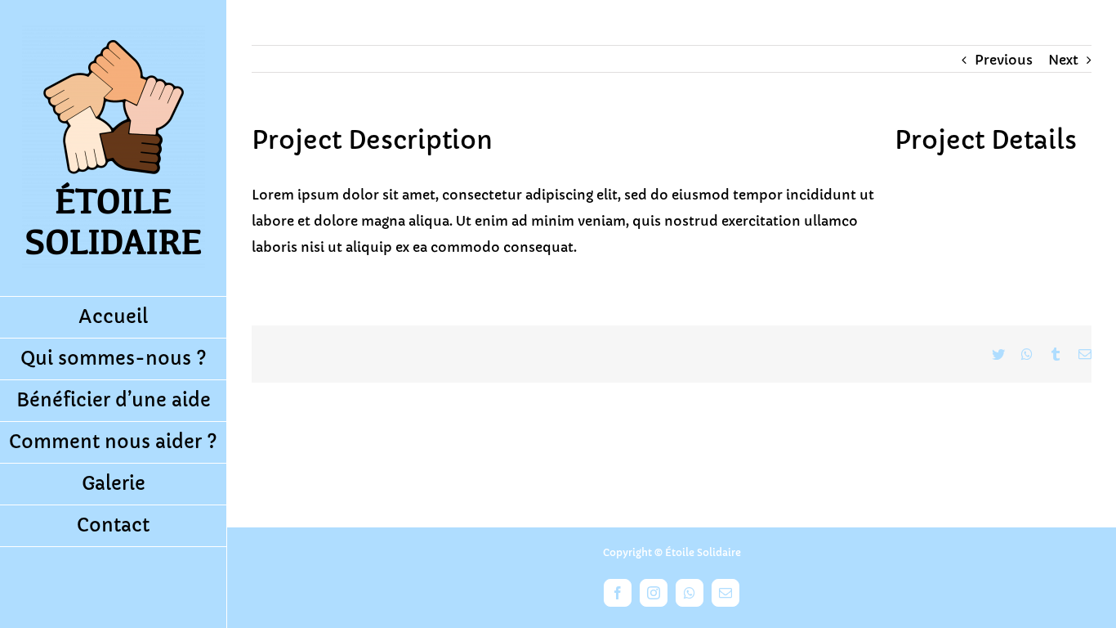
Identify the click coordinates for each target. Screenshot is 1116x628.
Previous (1004, 60)
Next (1063, 60)
